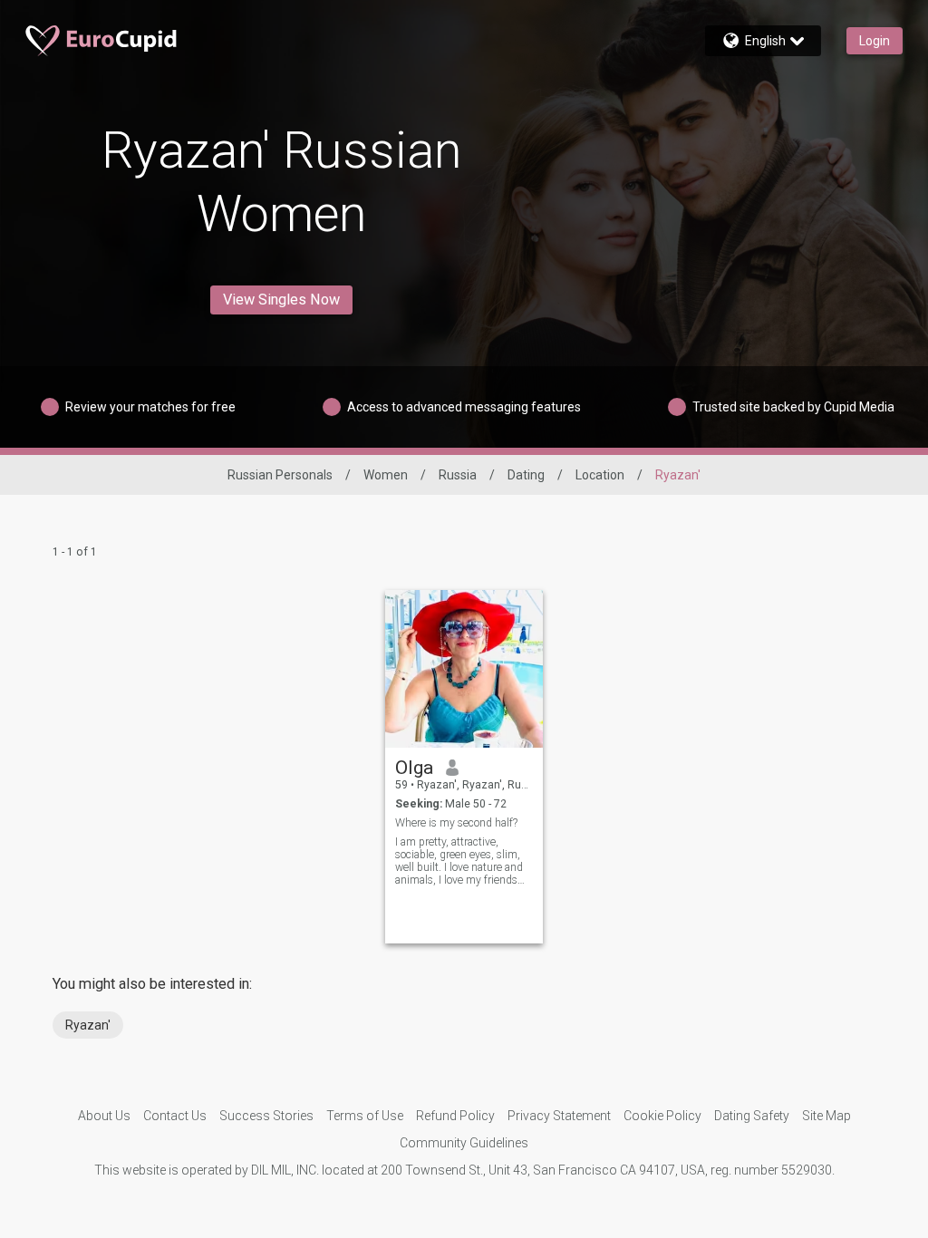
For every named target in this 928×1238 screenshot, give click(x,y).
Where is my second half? (456, 823)
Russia (458, 475)
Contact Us (175, 1115)
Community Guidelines (464, 1143)
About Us (104, 1115)
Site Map (826, 1115)
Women (385, 475)
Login (874, 41)
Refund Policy (455, 1115)
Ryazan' (88, 1025)
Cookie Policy (662, 1115)
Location (599, 475)
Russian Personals (280, 475)
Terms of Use (364, 1115)
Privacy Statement (559, 1115)
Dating (526, 475)
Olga (414, 768)
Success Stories (266, 1115)
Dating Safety (751, 1115)
